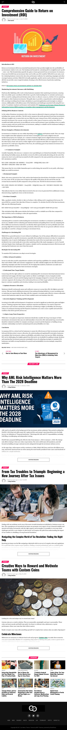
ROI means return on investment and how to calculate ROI (24, 85)
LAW (37, 720)
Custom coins (43, 637)
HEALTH (25, 720)
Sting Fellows (12, 387)
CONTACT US (56, 720)
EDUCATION (31, 720)
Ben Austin (11, 20)
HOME (8, 720)
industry (40, 133)
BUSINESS (19, 720)
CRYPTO (50, 720)
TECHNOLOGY (43, 720)
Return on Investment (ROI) (19, 347)
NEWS (13, 720)
